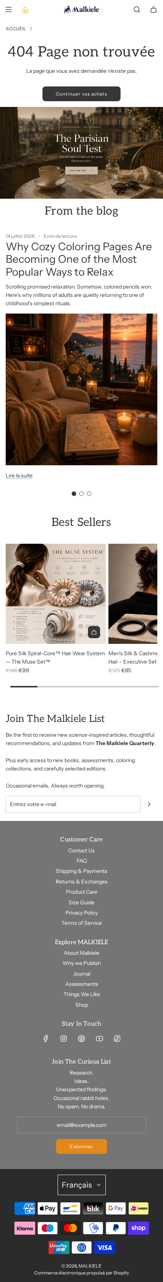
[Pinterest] (81, 1038)
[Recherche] (137, 9)
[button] (74, 493)
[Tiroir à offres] (25, 9)
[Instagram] (63, 1038)
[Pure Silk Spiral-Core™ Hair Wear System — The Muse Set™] (56, 594)
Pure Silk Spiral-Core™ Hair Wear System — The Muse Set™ (55, 657)
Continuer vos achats (81, 94)
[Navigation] (8, 9)
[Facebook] (46, 1038)
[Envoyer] (149, 804)
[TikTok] (117, 1038)
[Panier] (153, 9)
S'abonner (81, 1146)
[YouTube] (99, 1038)
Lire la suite (19, 475)
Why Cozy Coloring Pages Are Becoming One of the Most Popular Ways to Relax (79, 259)
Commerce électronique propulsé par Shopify (81, 1273)
